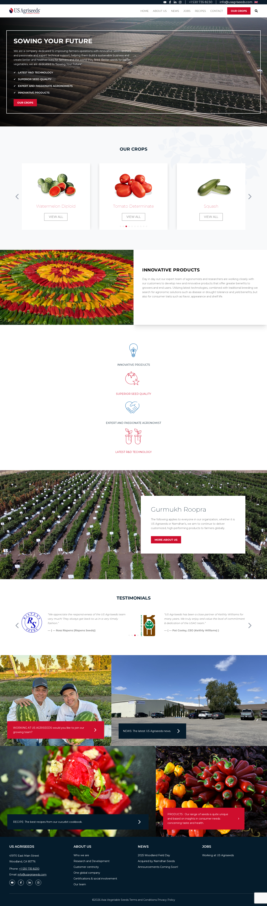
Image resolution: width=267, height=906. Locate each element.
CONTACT (216, 10)
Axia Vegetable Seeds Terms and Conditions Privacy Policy (138, 899)
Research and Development (92, 861)
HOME (144, 10)
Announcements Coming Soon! (158, 867)
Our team (80, 884)
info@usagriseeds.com (32, 874)
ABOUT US (160, 10)
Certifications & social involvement (95, 878)
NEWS (175, 10)
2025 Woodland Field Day (154, 855)
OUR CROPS (239, 11)
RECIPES (200, 10)
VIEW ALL (56, 217)
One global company (87, 872)
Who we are (81, 855)
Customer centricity (86, 867)
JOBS (187, 10)
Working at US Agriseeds (218, 855)
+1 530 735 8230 (29, 868)
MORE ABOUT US (166, 539)
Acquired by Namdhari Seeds (156, 861)
